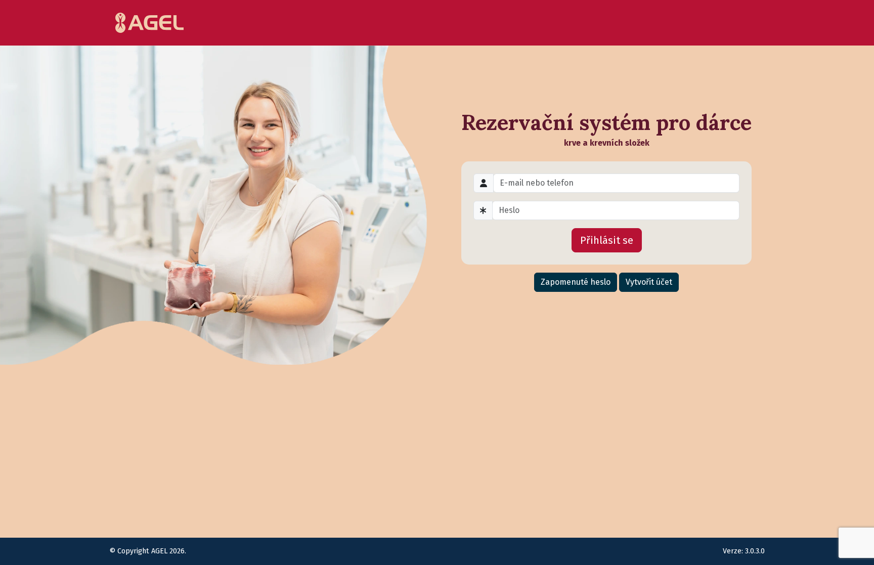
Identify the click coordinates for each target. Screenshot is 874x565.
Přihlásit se (606, 240)
